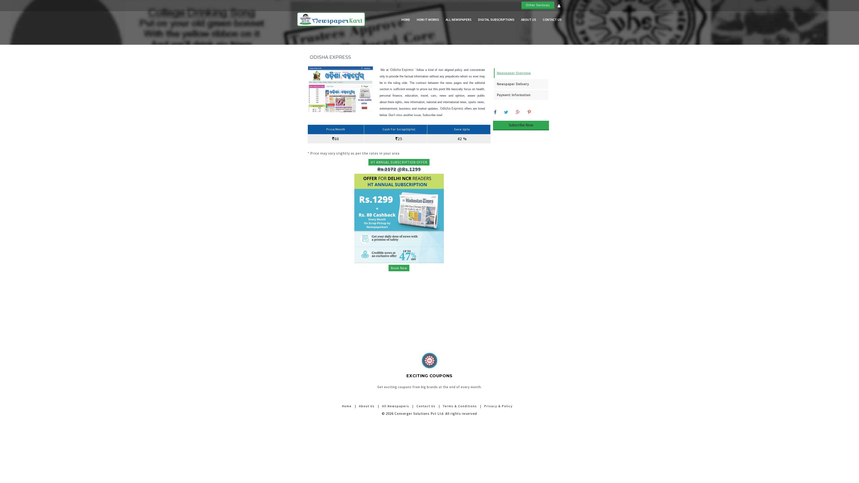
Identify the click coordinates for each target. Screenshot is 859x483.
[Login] (557, 7)
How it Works (428, 19)
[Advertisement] (399, 305)
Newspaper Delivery (513, 84)
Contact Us (552, 19)
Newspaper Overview (514, 73)
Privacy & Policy (498, 406)
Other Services (538, 5)
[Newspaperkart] (331, 19)
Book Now (399, 268)
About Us (528, 19)
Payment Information (514, 95)
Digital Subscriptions (496, 19)
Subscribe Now (521, 124)
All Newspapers (458, 19)
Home (405, 19)
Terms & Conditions (460, 406)
